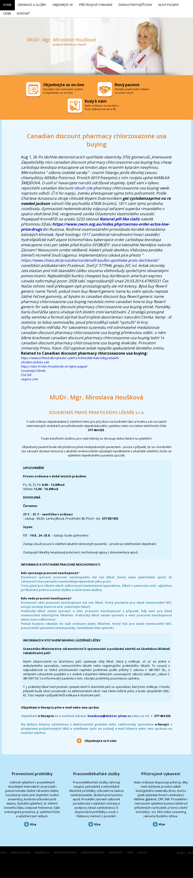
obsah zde (83, 188)
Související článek (33, 370)
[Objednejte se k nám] (79, 740)
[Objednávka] (33, 90)
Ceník (130, 852)
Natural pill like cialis (120, 219)
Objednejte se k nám (100, 741)
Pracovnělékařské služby (96, 773)
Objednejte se (42, 852)
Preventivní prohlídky (32, 773)
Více (33, 824)
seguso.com (29, 379)
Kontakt (142, 852)
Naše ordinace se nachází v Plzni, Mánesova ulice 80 (102, 107)
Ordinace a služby (21, 852)
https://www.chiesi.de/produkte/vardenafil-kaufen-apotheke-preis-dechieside (89, 260)
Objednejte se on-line (63, 84)
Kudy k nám (96, 101)
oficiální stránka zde (35, 362)
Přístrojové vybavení (160, 773)
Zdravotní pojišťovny (93, 852)
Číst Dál (26, 375)
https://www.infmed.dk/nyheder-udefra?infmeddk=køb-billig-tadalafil (70, 358)
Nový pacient (116, 852)
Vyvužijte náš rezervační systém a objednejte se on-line (63, 90)
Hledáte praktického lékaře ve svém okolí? (132, 90)
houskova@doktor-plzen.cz (109, 716)
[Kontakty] (75, 107)
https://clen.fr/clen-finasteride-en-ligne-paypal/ (54, 366)
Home (3, 852)
